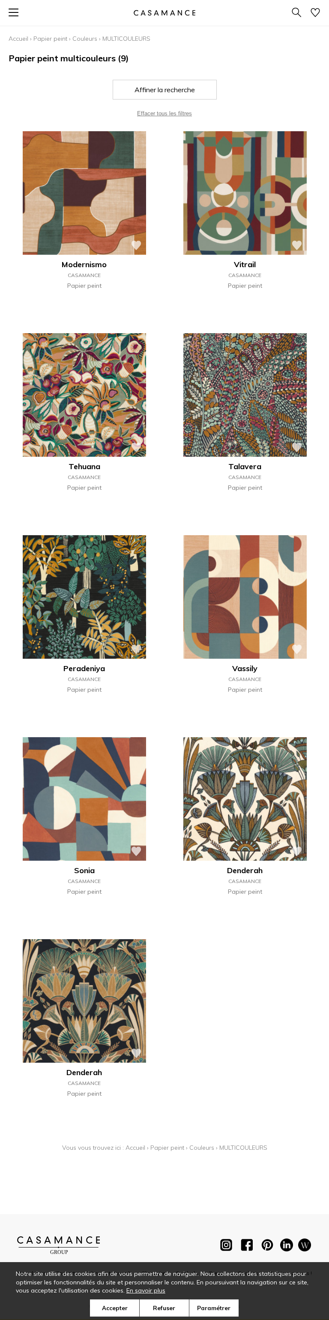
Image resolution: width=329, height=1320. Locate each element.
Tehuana (84, 466)
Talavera (244, 466)
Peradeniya (84, 668)
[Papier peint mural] (304, 1247)
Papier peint (50, 38)
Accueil (18, 38)
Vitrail (245, 264)
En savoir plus (145, 1290)
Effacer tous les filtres (164, 113)
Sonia (84, 870)
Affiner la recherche (165, 89)
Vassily (244, 668)
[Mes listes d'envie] (315, 13)
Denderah (245, 870)
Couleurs (84, 38)
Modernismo (84, 264)
